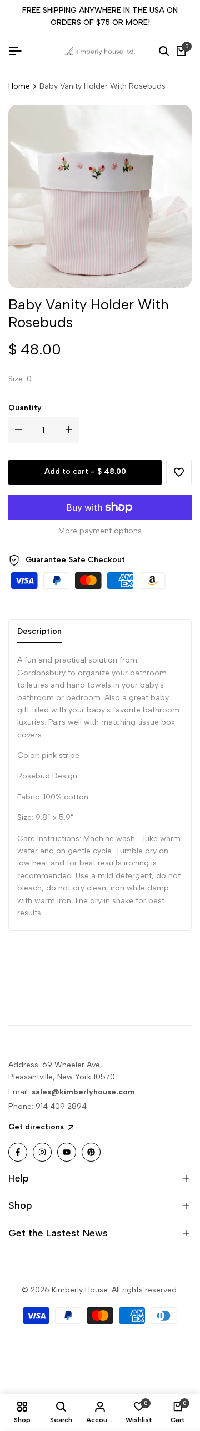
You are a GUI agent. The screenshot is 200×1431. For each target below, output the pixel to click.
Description (39, 631)
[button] (179, 472)
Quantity (25, 408)
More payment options (100, 531)
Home (19, 86)
